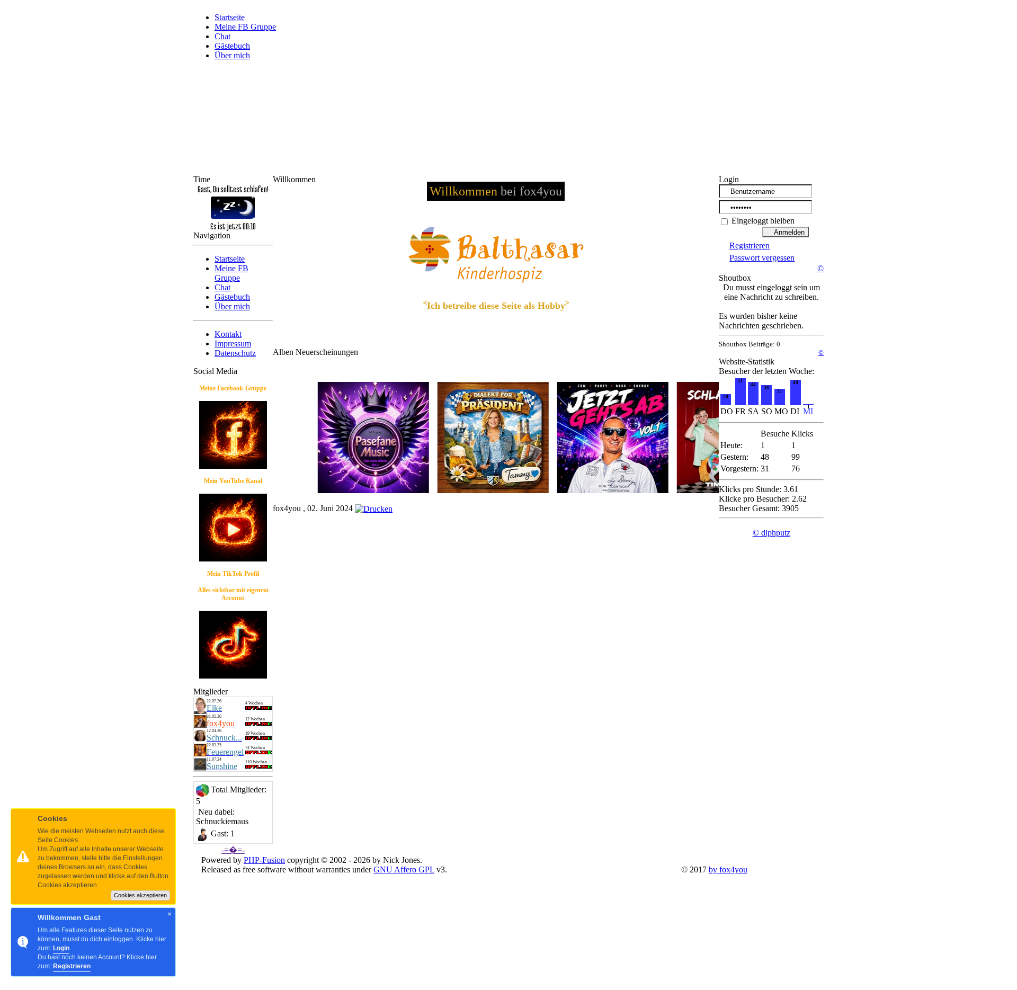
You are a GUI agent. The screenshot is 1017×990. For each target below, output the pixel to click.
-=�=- (233, 849)
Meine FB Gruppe (245, 26)
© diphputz (771, 532)
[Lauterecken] (200, 739)
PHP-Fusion (264, 859)
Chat (222, 36)
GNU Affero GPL (403, 869)
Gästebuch (232, 45)
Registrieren (749, 245)
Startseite (230, 17)
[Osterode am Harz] (200, 711)
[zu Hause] (200, 724)
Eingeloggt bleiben (762, 220)
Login (61, 948)
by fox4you (728, 869)
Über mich (232, 55)
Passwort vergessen (762, 257)
